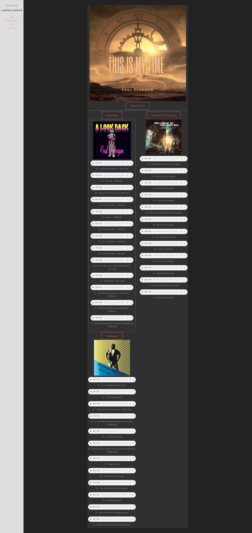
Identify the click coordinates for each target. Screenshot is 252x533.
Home (11, 17)
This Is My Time (138, 106)
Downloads (11, 21)
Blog (11, 24)
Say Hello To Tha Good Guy (164, 115)
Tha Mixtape (112, 336)
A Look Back (112, 115)
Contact (12, 28)
